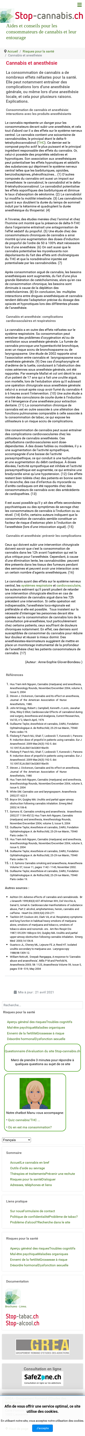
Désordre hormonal (21, 1039)
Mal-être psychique (20, 1027)
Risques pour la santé (25, 1179)
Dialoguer (48, 1179)
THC (41, 143)
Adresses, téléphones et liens (31, 1185)
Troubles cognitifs (59, 1022)
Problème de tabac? (63, 1217)
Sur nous (16, 1211)
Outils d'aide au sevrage (27, 1168)
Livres (22, 1306)
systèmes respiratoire (36, 585)
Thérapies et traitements (27, 1174)
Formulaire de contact (39, 1211)
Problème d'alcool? (24, 1222)
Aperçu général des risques (26, 1022)
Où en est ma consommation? (30, 1127)
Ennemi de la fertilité (22, 1033)
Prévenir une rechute (60, 1174)
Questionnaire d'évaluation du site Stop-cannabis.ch (42, 1051)
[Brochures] (13, 1296)
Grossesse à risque (50, 1033)
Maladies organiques (49, 1027)
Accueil (15, 1162)
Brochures (11, 1306)
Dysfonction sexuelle (50, 1039)
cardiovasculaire (68, 585)
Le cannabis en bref (35, 1162)
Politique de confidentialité (29, 1217)
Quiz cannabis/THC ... (24, 1120)
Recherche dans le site (54, 1222)
